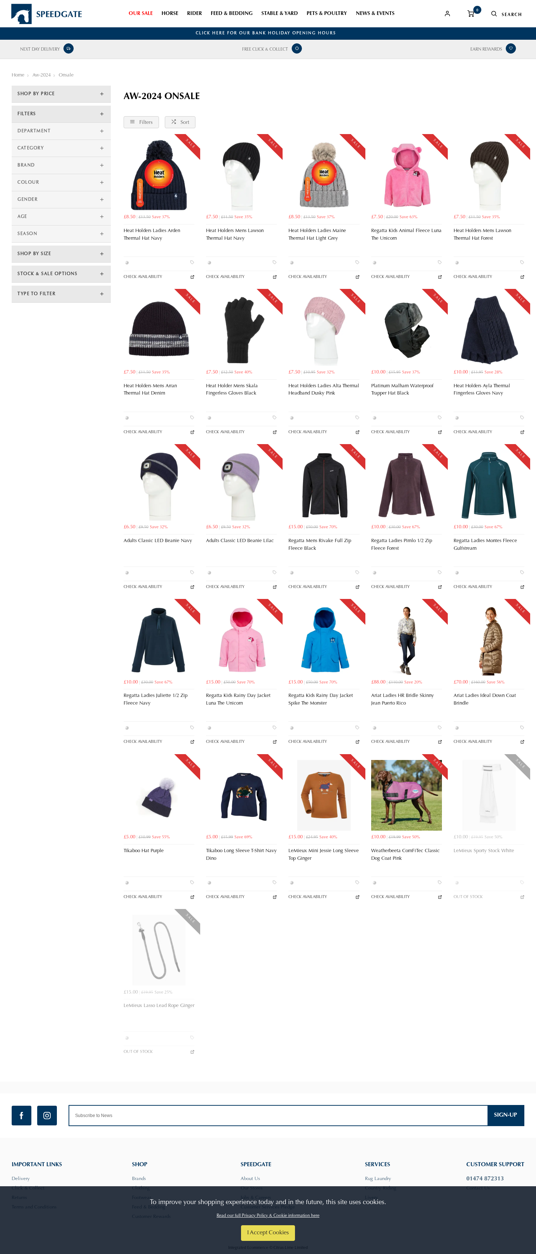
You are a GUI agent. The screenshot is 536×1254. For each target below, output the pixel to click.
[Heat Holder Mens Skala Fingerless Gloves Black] (241, 330)
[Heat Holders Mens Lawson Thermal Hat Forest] (489, 175)
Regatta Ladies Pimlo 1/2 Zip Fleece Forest (401, 544)
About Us (250, 1178)
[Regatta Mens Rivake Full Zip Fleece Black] (323, 485)
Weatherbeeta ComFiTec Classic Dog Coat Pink (405, 855)
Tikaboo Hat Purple (144, 851)
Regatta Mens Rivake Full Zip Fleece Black (319, 544)
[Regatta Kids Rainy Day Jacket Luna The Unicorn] (241, 640)
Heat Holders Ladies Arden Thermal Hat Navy (152, 234)
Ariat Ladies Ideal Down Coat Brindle (485, 699)
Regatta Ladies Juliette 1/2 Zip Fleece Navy (155, 699)
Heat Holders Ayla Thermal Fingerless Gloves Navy (482, 390)
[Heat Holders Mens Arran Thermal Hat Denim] (159, 330)
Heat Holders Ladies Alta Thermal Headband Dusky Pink (323, 390)
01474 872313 (485, 1179)
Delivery (21, 1178)
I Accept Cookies (268, 1233)
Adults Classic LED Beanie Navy (158, 541)
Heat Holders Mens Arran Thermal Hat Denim (150, 390)
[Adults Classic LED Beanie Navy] (159, 485)
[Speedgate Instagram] (47, 1115)
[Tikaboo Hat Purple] (159, 795)
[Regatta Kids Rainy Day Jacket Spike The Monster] (323, 640)
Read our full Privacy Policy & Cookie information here (268, 1216)
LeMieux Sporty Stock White (484, 851)
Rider (194, 13)
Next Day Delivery (40, 49)
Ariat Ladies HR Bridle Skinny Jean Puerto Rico (402, 699)
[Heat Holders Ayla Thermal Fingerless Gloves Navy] (489, 330)
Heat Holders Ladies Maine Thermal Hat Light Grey (317, 234)
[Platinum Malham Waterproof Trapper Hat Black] (406, 330)
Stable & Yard (279, 13)
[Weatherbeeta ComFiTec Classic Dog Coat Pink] (406, 795)
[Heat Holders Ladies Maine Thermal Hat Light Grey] (323, 175)
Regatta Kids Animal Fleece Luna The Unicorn (406, 234)
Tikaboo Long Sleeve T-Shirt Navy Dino (241, 855)
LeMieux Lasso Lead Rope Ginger (159, 1005)
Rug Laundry (378, 1178)
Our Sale (141, 13)
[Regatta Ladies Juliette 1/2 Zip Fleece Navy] (159, 640)
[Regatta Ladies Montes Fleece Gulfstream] (489, 485)
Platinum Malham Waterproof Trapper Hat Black (402, 390)
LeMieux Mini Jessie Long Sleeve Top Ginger (323, 855)
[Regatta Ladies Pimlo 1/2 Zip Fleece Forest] (406, 485)
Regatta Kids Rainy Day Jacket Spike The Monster (320, 699)
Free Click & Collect (265, 49)
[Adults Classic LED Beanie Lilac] (241, 485)
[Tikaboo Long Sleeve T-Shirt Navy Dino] (241, 795)
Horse (170, 13)
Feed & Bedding (232, 13)
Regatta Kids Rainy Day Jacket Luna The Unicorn (238, 699)
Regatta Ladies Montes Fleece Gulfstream (485, 544)
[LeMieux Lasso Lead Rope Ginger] (159, 950)
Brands (139, 1178)
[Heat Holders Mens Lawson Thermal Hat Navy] (241, 175)
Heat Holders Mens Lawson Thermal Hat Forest (482, 234)
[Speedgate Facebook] (21, 1115)
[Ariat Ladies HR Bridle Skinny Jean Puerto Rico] (406, 640)
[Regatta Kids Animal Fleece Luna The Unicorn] (406, 175)
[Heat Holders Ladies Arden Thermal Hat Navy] (159, 175)
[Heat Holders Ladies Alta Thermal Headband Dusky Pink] (323, 330)
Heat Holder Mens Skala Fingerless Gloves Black (232, 390)
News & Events (375, 13)
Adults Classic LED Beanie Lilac (240, 541)
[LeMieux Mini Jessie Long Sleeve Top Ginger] (323, 795)
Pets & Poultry (327, 13)
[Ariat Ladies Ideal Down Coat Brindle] (489, 640)
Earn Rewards (486, 49)
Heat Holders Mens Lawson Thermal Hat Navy (235, 234)
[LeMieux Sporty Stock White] (489, 795)
